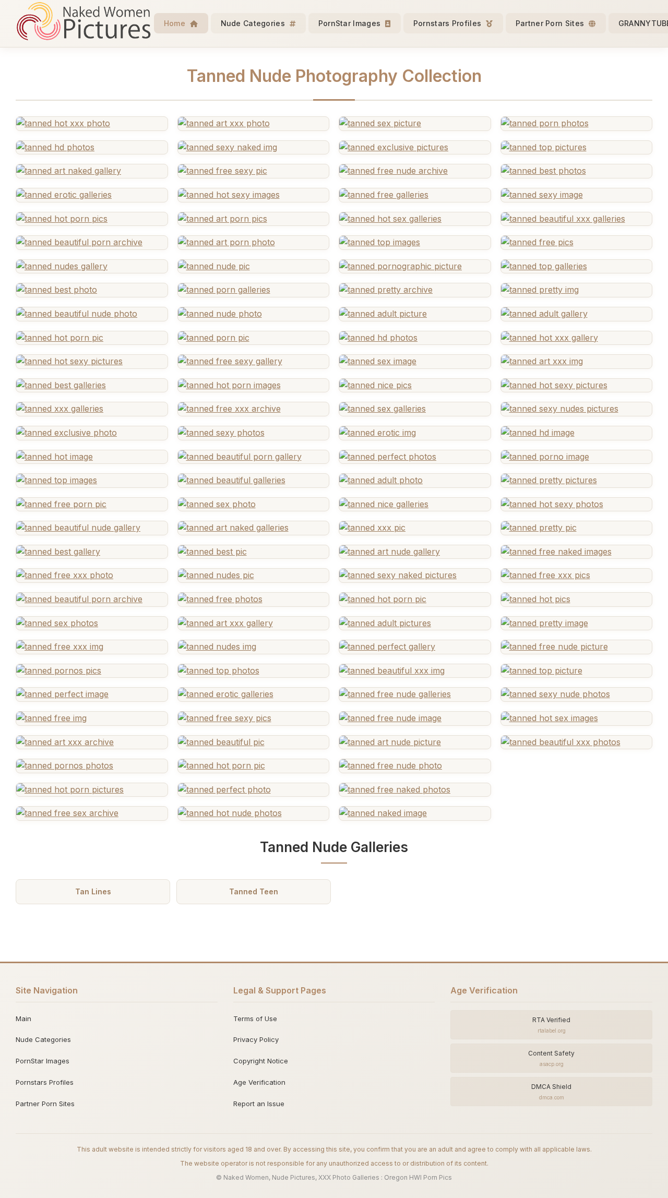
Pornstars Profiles (448, 23)
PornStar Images (350, 23)
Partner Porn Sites (551, 23)
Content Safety (551, 1058)
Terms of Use (255, 1018)
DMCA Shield (551, 1091)
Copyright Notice (260, 1061)
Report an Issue (258, 1103)
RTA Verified (551, 1025)
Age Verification (259, 1082)
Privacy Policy (256, 1039)
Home (176, 23)
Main (23, 1018)
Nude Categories (254, 23)
